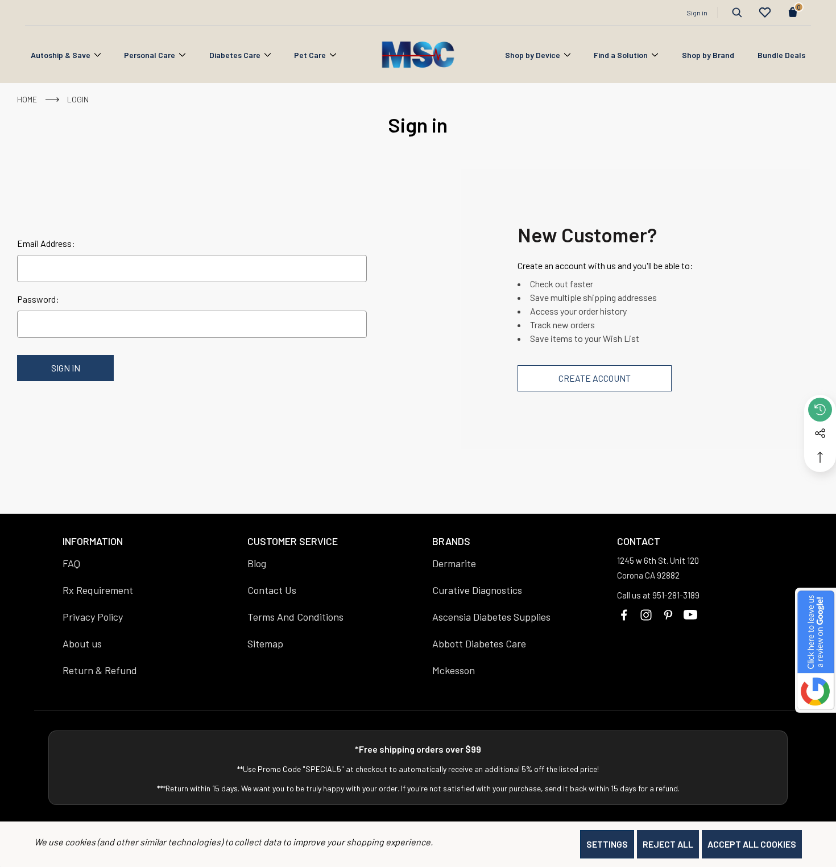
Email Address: (46, 243)
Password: (38, 299)
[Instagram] (646, 615)
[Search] (737, 12)
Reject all (668, 844)
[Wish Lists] (765, 12)
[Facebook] (624, 615)
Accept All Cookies (751, 844)
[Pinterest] (668, 615)
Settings (607, 844)
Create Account (594, 378)
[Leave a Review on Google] (815, 650)
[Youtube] (690, 615)
